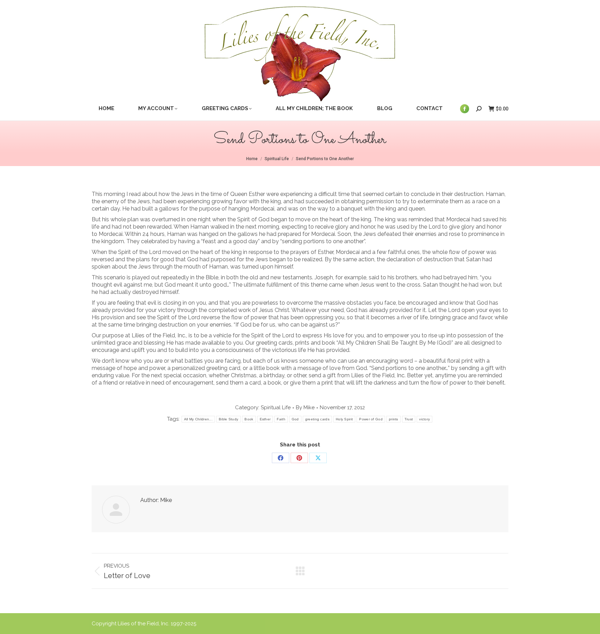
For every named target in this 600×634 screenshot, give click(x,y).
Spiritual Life (276, 407)
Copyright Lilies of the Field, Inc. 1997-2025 (144, 623)
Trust (409, 419)
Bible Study (228, 419)
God (295, 419)
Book (248, 419)
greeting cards (317, 419)
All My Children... (198, 419)
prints (393, 419)
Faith (281, 419)
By (305, 407)
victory (424, 419)
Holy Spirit (344, 419)
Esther (265, 419)
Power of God (371, 419)
